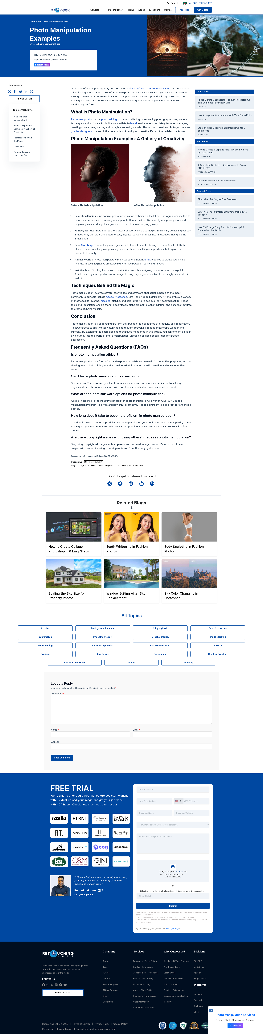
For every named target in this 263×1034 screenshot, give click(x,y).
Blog (39, 21)
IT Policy (168, 1002)
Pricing (130, 9)
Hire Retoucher (114, 9)
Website (55, 742)
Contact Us (108, 1002)
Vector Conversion (207, 172)
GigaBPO (198, 961)
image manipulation (87, 465)
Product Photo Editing (143, 967)
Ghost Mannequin (141, 1002)
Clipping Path (204, 135)
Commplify (199, 1000)
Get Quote (202, 9)
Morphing (87, 245)
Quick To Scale (171, 984)
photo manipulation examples (130, 465)
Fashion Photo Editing (143, 978)
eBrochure (154, 9)
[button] (94, 9)
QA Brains (198, 1006)
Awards (106, 973)
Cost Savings (170, 973)
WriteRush (198, 994)
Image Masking (204, 157)
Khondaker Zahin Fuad (49, 44)
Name (55, 729)
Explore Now (42, 64)
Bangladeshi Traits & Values (176, 961)
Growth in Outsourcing (174, 990)
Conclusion (19, 146)
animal (148, 259)
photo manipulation (159, 88)
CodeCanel (199, 967)
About (141, 9)
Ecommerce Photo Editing (145, 961)
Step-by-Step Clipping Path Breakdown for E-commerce (222, 129)
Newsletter (24, 99)
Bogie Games (200, 978)
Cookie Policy (120, 1024)
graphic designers (81, 131)
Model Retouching (141, 984)
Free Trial (184, 9)
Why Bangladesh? (172, 967)
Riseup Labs (86, 894)
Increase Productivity (173, 978)
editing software (136, 88)
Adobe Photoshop (116, 296)
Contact (168, 9)
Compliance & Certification (176, 996)
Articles (202, 107)
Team (105, 967)
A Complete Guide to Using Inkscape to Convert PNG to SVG (223, 166)
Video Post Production (143, 1007)
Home (32, 21)
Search (174, 3)
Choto (196, 1012)
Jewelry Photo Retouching (145, 973)
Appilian (197, 973)
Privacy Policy (172, 928)
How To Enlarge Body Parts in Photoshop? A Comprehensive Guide (221, 229)
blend (133, 123)
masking (105, 300)
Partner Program (110, 984)
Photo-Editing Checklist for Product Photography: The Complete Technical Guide (224, 101)
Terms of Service (81, 1024)
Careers (106, 978)
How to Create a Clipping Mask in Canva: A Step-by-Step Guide (223, 151)
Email (136, 729)
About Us (107, 961)
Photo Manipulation (93, 462)
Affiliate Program (110, 990)
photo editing (109, 119)
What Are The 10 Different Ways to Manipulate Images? (222, 213)
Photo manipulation (82, 119)
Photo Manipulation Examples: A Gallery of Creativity (24, 128)
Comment (57, 693)
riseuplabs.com (108, 1029)
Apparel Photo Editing (143, 990)
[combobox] (178, 801)
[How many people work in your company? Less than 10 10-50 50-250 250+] (173, 826)
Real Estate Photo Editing (144, 996)
